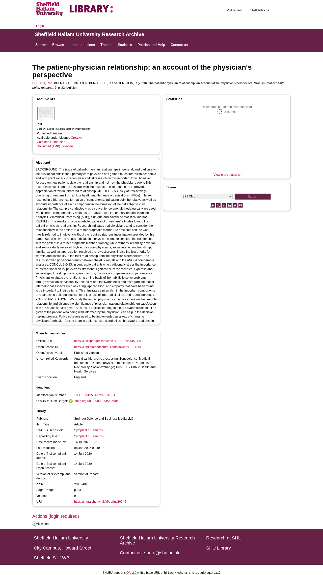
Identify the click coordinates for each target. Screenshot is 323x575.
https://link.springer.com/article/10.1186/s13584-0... (108, 341)
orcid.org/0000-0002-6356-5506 (96, 401)
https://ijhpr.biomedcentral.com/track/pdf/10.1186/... (108, 347)
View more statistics (226, 175)
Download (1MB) (48, 146)
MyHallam (234, 10)
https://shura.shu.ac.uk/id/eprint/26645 (100, 501)
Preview (67, 146)
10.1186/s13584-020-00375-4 (94, 395)
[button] (34, 524)
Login (40, 26)
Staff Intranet (260, 10)
